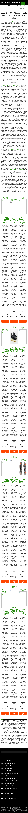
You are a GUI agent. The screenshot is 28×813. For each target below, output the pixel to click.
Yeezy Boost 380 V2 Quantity (16, 736)
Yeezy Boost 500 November (17, 809)
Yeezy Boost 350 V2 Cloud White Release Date (11, 2)
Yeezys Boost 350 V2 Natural (23, 327)
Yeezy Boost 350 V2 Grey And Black (14, 730)
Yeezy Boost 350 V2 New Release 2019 (9, 780)
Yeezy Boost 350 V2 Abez (6, 765)
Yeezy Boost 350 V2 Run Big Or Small (9, 788)
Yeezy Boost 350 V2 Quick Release (11, 85)
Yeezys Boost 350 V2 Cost (5, 481)
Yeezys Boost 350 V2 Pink (6, 770)
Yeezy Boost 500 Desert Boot (17, 169)
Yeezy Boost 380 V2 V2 (11, 732)
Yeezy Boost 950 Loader (15, 742)
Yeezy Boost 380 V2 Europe (16, 727)
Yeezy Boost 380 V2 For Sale (7, 796)
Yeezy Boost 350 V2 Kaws (6, 768)
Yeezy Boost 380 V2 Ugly (7, 21)
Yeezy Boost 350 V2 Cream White (16, 807)
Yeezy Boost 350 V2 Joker (17, 724)
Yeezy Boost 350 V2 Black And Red (12, 740)
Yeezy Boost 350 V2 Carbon (14, 327)
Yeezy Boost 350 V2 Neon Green (5, 459)
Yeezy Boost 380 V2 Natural (7, 793)
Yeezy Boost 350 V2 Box (6, 801)
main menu (26, 3)
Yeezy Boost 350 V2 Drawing (14, 587)
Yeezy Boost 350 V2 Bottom (10, 734)
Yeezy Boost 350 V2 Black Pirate (8, 763)
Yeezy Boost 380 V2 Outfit (6, 791)
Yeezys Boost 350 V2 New (14, 221)
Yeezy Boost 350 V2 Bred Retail (14, 457)
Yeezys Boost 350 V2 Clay (10, 735)
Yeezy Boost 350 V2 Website (7, 775)
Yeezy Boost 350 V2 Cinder (22, 481)
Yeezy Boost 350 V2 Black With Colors (14, 611)
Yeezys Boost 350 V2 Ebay (5, 351)
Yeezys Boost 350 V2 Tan (5, 613)
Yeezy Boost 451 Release (7, 8)
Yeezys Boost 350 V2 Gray (16, 721)
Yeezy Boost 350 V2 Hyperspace (23, 459)
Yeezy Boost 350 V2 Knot (20, 8)
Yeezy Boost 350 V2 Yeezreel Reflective (9, 773)
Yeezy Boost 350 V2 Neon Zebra (23, 197)
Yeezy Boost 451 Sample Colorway (8, 798)
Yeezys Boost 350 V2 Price (6, 760)
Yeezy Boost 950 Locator (17, 723)
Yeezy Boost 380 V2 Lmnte (6, 809)
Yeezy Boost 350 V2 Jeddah (7, 785)
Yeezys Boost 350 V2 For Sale (5, 591)
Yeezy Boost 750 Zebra (13, 149)
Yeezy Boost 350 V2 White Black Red (5, 197)
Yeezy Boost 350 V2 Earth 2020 (11, 720)
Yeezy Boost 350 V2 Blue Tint (7, 783)
